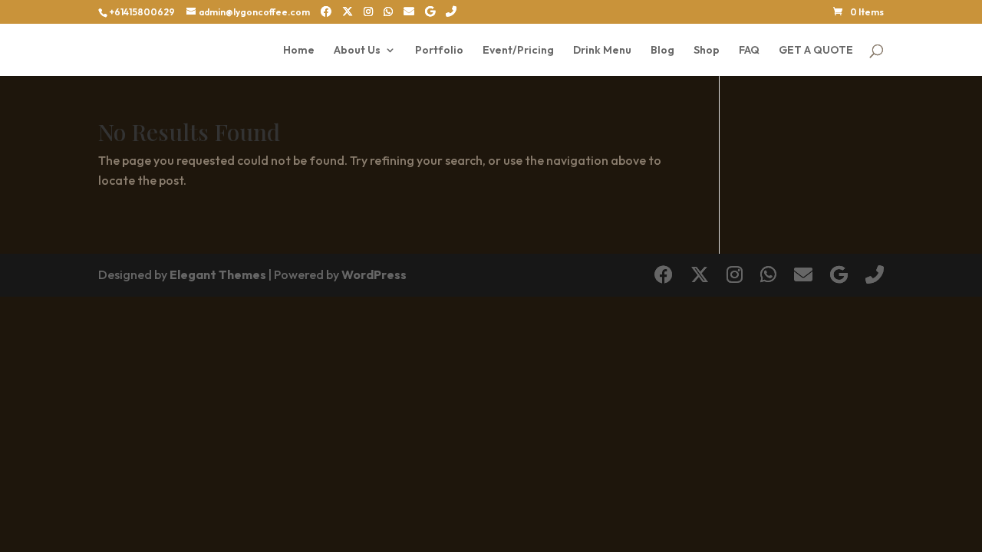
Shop (707, 50)
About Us (357, 50)
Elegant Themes (218, 274)
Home (299, 50)
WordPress (374, 274)
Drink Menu (602, 50)
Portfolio (439, 50)
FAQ (749, 50)
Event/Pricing (518, 50)
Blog (662, 50)
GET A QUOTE (816, 50)
